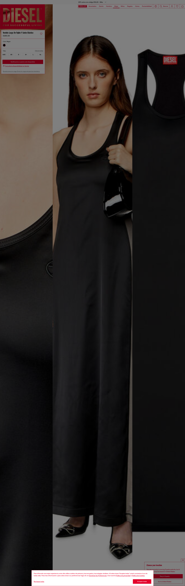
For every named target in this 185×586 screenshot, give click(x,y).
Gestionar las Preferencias (98, 575)
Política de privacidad (123, 575)
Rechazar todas (39, 581)
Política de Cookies (138, 575)
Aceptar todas (142, 581)
